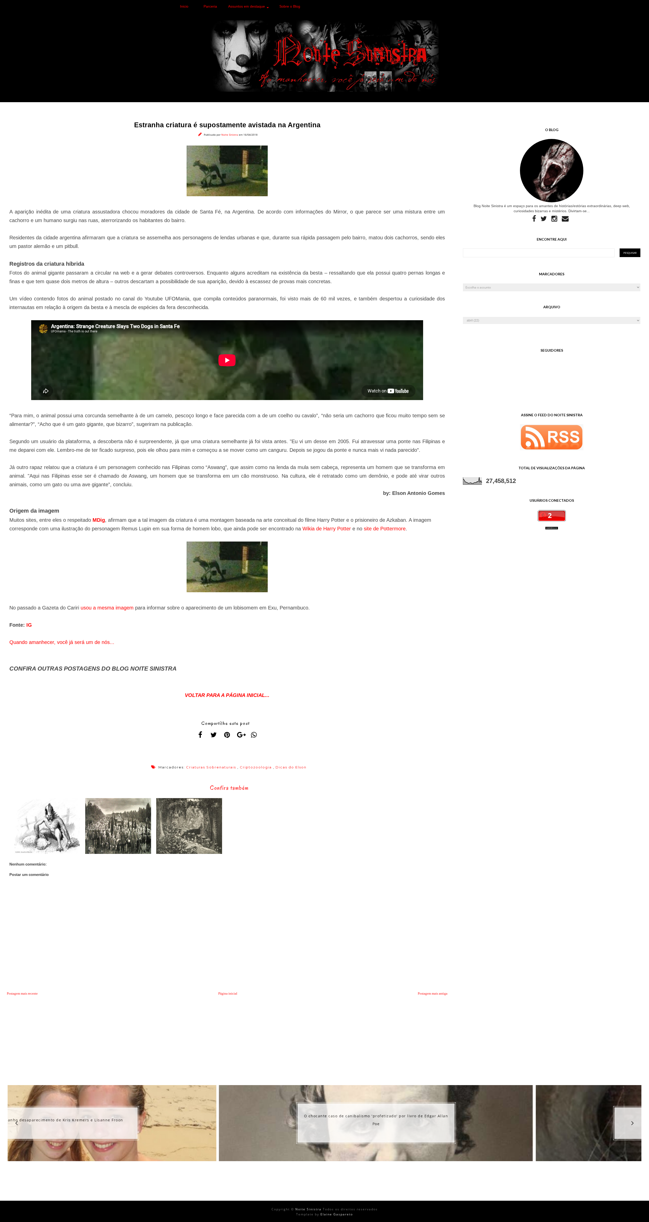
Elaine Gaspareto (336, 1214)
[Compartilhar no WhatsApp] (254, 735)
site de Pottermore (385, 528)
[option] (165, 1123)
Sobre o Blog (289, 6)
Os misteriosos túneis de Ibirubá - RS (481, 1119)
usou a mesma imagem (107, 607)
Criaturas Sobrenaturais (211, 767)
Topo (636, 1214)
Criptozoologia (256, 767)
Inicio (184, 6)
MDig (99, 520)
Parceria (210, 6)
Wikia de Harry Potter (326, 528)
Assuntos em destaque (246, 6)
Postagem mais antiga (432, 993)
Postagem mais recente (22, 993)
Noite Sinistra (230, 134)
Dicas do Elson (291, 767)
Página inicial (227, 993)
